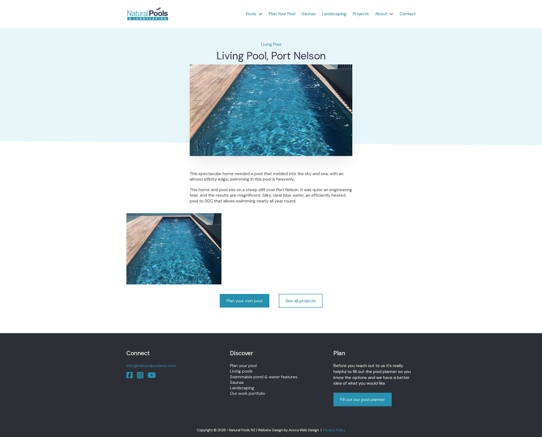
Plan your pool (243, 365)
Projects (361, 14)
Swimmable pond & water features (263, 377)
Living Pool (271, 44)
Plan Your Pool (282, 14)
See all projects (301, 300)
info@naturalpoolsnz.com (151, 365)
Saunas (309, 14)
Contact (408, 14)
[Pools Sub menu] (260, 14)
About (381, 14)
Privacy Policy (334, 430)
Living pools (241, 371)
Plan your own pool (245, 300)
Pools (251, 14)
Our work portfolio (247, 393)
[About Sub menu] (391, 14)
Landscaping (334, 14)
